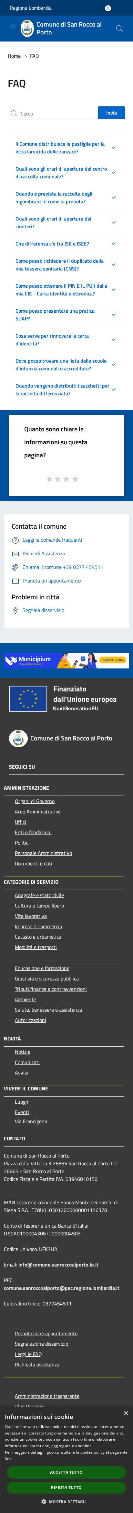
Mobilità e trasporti (36, 947)
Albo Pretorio (29, 1406)
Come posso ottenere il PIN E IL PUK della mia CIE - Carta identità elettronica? (61, 289)
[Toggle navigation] (13, 28)
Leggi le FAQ (28, 1354)
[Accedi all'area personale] (108, 8)
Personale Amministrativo (43, 853)
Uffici (20, 822)
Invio (111, 113)
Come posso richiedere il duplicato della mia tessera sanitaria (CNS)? (59, 264)
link (8, 1458)
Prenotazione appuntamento (46, 1333)
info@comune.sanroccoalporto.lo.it (58, 1264)
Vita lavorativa (31, 916)
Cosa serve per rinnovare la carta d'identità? (52, 339)
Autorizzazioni (30, 1020)
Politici (22, 843)
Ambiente (25, 999)
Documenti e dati (33, 863)
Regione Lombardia (31, 8)
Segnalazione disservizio (41, 1344)
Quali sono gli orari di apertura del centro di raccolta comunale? (61, 172)
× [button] (125, 1413)
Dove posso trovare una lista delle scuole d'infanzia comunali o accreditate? (61, 364)
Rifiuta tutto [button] (66, 1487)
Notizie (22, 1052)
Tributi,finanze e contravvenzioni (51, 989)
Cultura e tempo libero (39, 905)
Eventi (22, 1112)
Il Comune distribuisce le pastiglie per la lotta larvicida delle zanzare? (60, 147)
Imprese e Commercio (38, 926)
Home (14, 56)
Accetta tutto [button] (66, 1472)
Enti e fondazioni (33, 832)
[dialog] (66, 1460)
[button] (66, 1502)
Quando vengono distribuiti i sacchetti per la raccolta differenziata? (62, 389)
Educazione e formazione (42, 968)
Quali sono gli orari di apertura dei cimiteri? (53, 222)
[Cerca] (119, 28)
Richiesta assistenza (37, 1364)
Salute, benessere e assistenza (48, 1010)
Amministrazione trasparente (47, 1396)
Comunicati (27, 1062)
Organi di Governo (35, 801)
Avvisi (21, 1072)
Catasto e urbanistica (38, 937)
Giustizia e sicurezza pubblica (47, 978)
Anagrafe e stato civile (39, 895)
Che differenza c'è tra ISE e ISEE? (52, 243)
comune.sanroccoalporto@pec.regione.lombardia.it (61, 1288)
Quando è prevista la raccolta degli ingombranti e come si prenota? (53, 197)
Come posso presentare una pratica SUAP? (55, 314)
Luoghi (22, 1102)
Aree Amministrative (38, 811)
